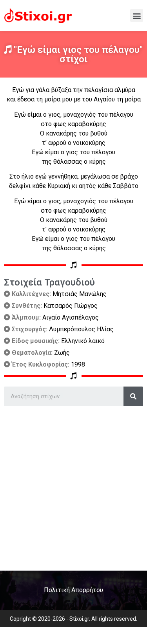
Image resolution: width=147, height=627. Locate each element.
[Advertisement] (73, 485)
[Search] (133, 396)
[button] (136, 15)
